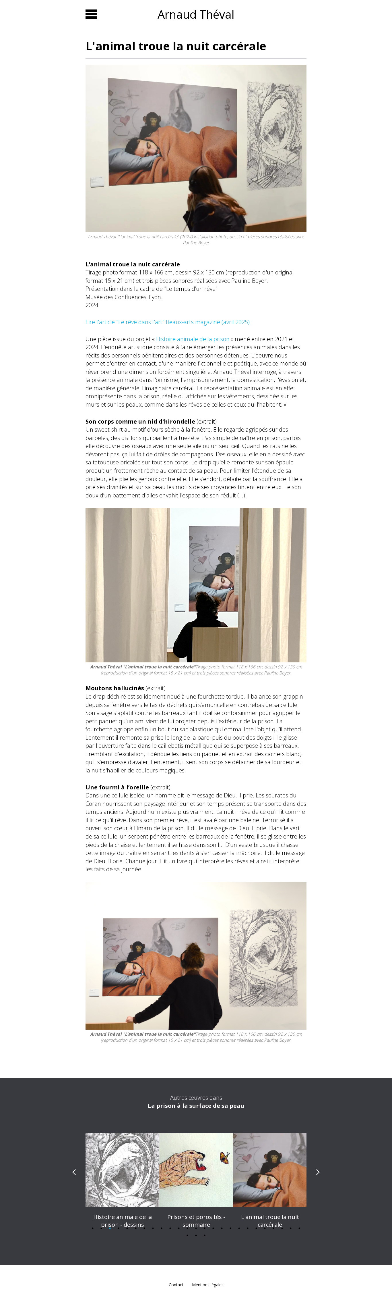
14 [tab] (204, 1228)
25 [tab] (299, 1228)
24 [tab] (291, 1228)
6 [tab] (136, 1228)
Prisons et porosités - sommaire (123, 1220)
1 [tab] (93, 1228)
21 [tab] (265, 1228)
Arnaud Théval (196, 14)
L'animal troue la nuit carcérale (196, 1220)
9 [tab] (161, 1228)
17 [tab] (230, 1228)
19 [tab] (248, 1228)
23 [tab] (282, 1228)
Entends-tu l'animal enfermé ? (270, 1220)
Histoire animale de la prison (193, 339)
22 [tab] (273, 1228)
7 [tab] (144, 1228)
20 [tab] (256, 1228)
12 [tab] (187, 1228)
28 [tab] (204, 1235)
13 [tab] (196, 1228)
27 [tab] (196, 1235)
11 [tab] (179, 1228)
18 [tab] (239, 1228)
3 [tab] (110, 1228)
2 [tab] (101, 1228)
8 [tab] (153, 1228)
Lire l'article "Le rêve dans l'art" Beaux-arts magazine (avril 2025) (168, 322)
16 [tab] (222, 1228)
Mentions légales (208, 1284)
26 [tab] (187, 1235)
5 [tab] (127, 1228)
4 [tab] (118, 1228)
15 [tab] (213, 1228)
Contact (176, 1284)
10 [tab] (170, 1228)
